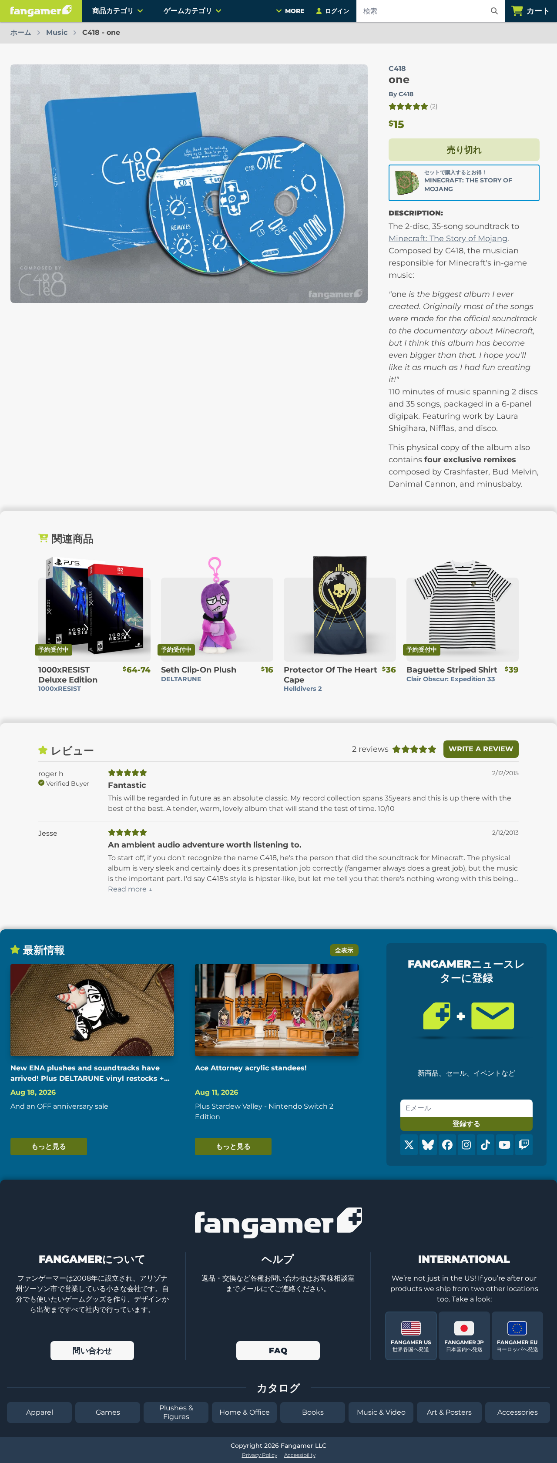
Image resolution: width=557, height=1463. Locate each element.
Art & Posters (449, 1412)
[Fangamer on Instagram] (466, 1144)
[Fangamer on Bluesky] (428, 1144)
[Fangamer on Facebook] (447, 1144)
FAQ (278, 1350)
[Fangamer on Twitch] (524, 1144)
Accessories (517, 1412)
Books (313, 1412)
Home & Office (244, 1412)
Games (108, 1412)
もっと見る (48, 1146)
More (294, 11)
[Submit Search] (494, 11)
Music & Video (381, 1412)
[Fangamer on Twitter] (409, 1144)
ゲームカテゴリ (188, 11)
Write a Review (481, 749)
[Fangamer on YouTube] (504, 1144)
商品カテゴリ (113, 11)
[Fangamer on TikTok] (485, 1144)
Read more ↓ (130, 889)
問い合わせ (92, 1350)
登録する (466, 1124)
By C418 (401, 94)
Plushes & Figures (176, 1412)
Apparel (39, 1412)
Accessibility (299, 1455)
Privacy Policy (259, 1455)
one (399, 79)
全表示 (344, 950)
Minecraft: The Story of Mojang (448, 238)
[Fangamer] (41, 11)
